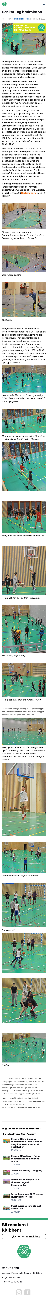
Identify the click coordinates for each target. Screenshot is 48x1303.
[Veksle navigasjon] (43, 4)
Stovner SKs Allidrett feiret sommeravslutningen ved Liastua (25, 1159)
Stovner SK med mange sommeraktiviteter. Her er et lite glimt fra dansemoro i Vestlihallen (26, 1143)
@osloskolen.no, (29, 193)
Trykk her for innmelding (24, 1236)
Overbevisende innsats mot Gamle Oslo (26, 1207)
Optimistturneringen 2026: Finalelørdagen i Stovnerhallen (25, 1182)
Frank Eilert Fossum (21, 18)
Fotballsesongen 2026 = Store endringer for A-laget (27, 1195)
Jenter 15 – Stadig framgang (26, 1170)
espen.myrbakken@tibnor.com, (14, 1107)
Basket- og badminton (22, 11)
